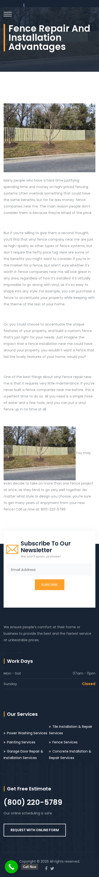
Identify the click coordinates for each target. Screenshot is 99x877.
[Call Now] (11, 866)
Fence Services (65, 742)
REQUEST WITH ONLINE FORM (35, 830)
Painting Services (21, 742)
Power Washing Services (27, 733)
